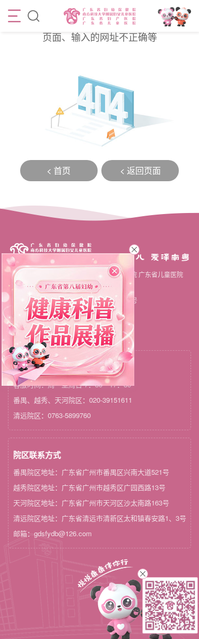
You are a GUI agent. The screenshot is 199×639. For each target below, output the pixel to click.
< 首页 (59, 170)
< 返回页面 (140, 170)
